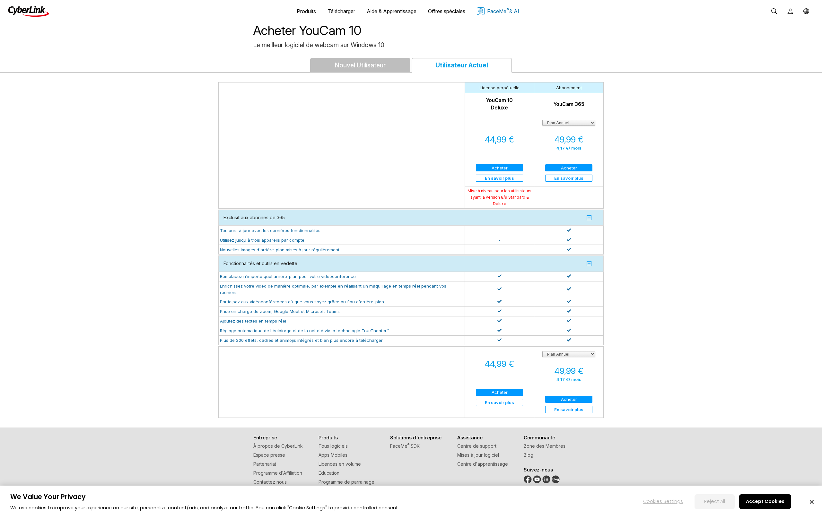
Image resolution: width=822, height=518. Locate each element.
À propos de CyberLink (278, 446)
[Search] (774, 11)
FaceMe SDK (405, 446)
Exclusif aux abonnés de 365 (254, 217)
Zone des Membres (544, 446)
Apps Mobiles (333, 455)
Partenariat (264, 464)
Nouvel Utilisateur (360, 65)
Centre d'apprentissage (482, 464)
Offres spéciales (446, 11)
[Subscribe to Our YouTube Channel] (537, 481)
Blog (528, 455)
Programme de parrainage (346, 482)
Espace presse (269, 455)
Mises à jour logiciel (478, 455)
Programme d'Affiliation (277, 473)
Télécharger (341, 11)
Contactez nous (270, 482)
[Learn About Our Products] (556, 481)
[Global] (806, 11)
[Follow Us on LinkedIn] (546, 481)
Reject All (714, 501)
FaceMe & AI (503, 10)
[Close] (812, 502)
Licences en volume (340, 464)
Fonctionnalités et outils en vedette (260, 263)
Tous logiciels (333, 446)
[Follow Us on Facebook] (528, 481)
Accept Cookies (765, 501)
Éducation (329, 473)
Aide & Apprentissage (391, 11)
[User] (790, 11)
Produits (306, 11)
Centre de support (476, 446)
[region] (411, 502)
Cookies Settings (663, 501)
